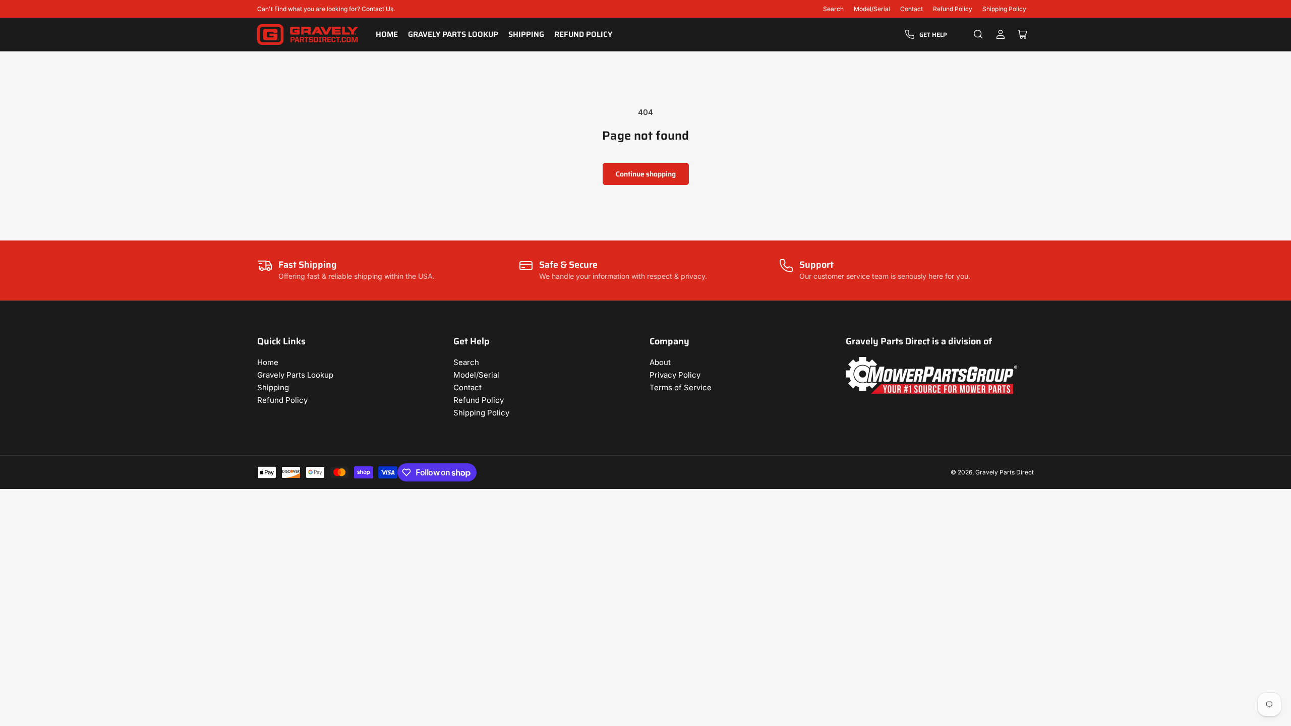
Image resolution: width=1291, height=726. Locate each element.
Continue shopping (646, 173)
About (660, 362)
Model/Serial (872, 9)
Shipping (526, 34)
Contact (911, 9)
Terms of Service (681, 387)
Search (833, 9)
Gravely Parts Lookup (453, 34)
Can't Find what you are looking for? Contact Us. (326, 9)
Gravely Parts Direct (1004, 472)
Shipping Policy (1004, 9)
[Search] (978, 34)
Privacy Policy (675, 375)
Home (387, 34)
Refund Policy (952, 9)
